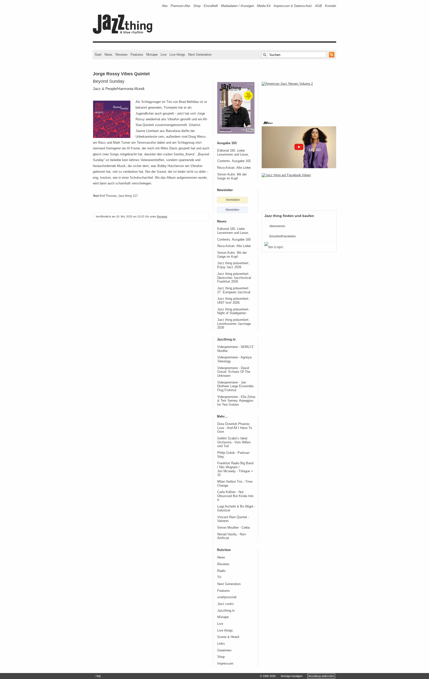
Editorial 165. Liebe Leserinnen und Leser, (233, 152)
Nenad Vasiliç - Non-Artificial (232, 536)
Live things (177, 54)
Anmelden (233, 200)
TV (219, 577)
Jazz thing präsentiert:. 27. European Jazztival (233, 290)
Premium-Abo (180, 6)
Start (98, 54)
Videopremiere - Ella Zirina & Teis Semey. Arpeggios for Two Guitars (236, 400)
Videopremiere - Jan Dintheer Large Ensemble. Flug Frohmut (235, 386)
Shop (197, 6)
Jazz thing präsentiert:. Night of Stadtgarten (233, 311)
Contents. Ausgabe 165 (234, 161)
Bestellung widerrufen (321, 676)
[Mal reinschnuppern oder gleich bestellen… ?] (299, 98)
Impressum (225, 663)
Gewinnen (224, 650)
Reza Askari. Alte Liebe (234, 168)
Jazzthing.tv (226, 610)
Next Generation (200, 54)
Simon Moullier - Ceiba (233, 527)
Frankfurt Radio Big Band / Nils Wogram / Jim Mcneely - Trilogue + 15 (235, 469)
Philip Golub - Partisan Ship (233, 455)
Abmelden (232, 210)
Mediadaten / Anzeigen (237, 6)
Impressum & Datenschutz (293, 6)
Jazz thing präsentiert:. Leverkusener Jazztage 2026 (234, 323)
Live (164, 54)
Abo (165, 6)
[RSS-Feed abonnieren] (331, 54)
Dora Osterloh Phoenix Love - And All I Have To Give (234, 427)
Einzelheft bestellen (282, 236)
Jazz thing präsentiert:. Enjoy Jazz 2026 (233, 265)
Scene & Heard (228, 637)
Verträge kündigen (291, 676)
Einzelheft (211, 6)
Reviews (121, 54)
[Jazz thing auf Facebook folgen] (299, 189)
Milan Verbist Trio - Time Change (234, 483)
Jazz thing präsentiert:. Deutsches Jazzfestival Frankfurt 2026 (234, 277)
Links (221, 643)
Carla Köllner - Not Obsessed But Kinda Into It (235, 496)
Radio (221, 571)
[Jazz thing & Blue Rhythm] (124, 33)
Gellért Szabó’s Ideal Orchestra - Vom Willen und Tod (233, 442)
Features (137, 54)
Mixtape (152, 54)
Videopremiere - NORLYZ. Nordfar (235, 349)
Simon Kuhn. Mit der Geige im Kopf (232, 176)
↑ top (97, 676)
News (108, 54)
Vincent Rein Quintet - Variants (233, 519)
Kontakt (330, 6)
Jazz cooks (225, 604)
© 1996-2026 (268, 676)
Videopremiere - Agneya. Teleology (234, 359)
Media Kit (264, 6)
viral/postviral (226, 597)
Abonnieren (277, 226)
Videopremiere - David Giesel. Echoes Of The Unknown (233, 372)
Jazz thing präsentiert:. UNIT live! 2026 (233, 300)
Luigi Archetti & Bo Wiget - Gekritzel (236, 508)
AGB (318, 6)
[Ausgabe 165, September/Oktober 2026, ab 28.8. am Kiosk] (236, 108)
